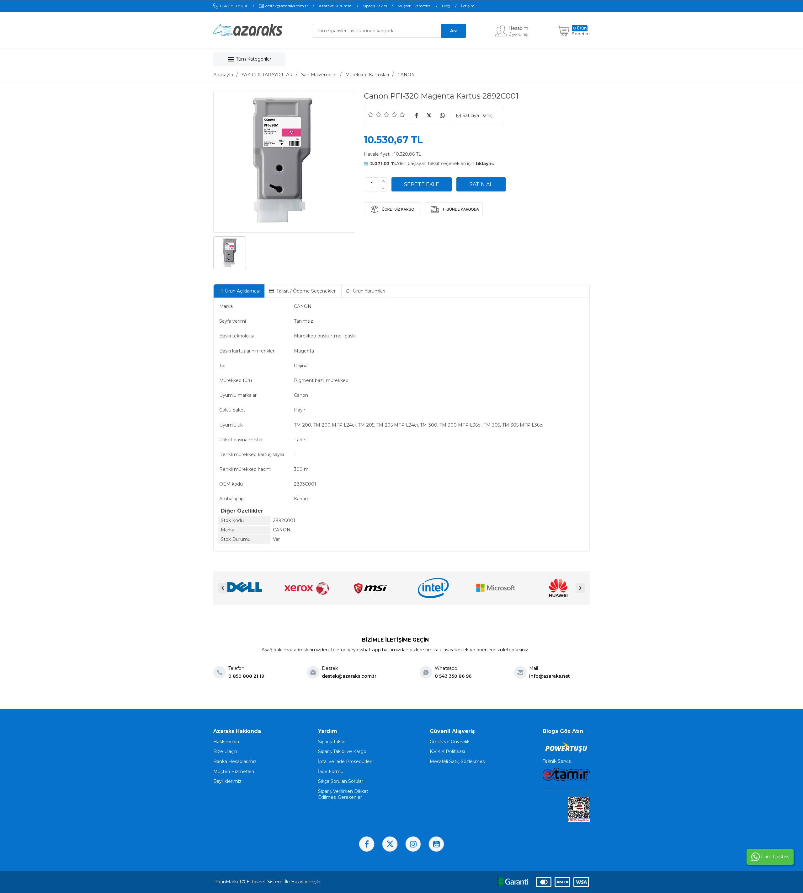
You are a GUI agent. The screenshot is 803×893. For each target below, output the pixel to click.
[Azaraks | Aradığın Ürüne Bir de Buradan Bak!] (247, 34)
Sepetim (581, 33)
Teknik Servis (557, 761)
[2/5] (375, 114)
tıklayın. (485, 163)
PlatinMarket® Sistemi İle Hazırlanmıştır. (267, 882)
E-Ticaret (256, 882)
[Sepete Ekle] (421, 184)
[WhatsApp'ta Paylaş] (442, 116)
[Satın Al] (481, 184)
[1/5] (371, 114)
